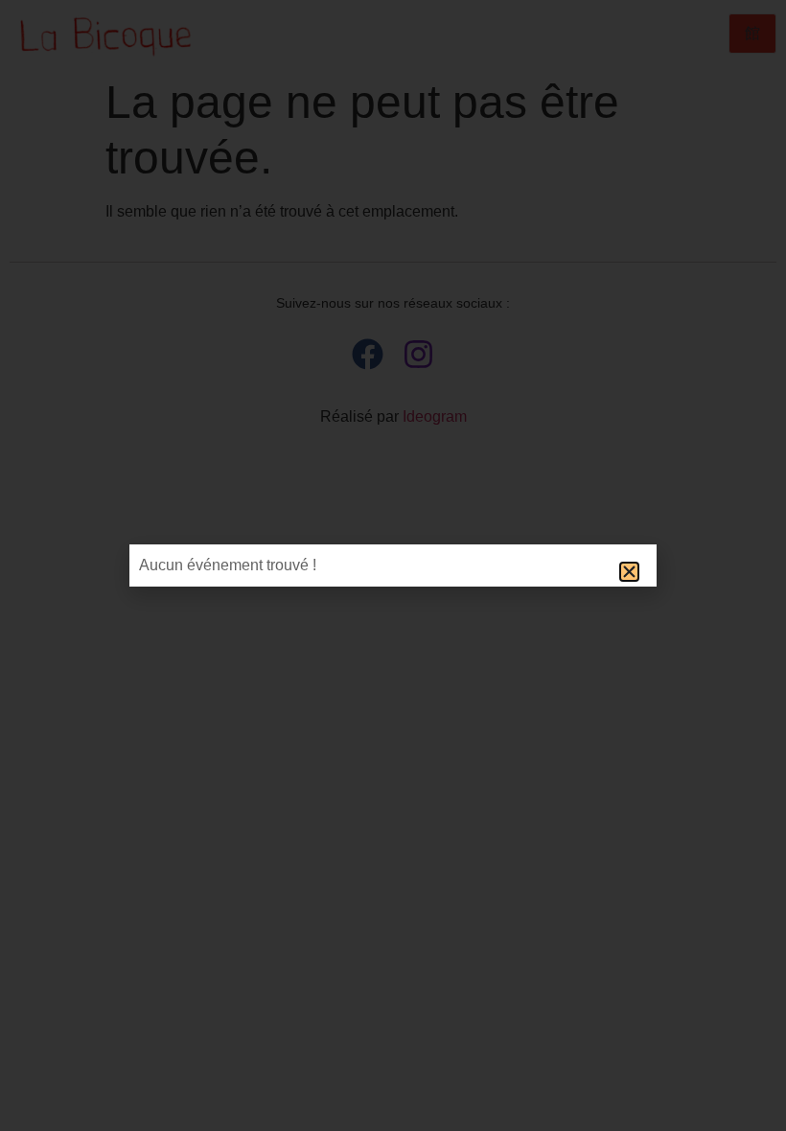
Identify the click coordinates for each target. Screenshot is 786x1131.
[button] (629, 572)
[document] (393, 565)
